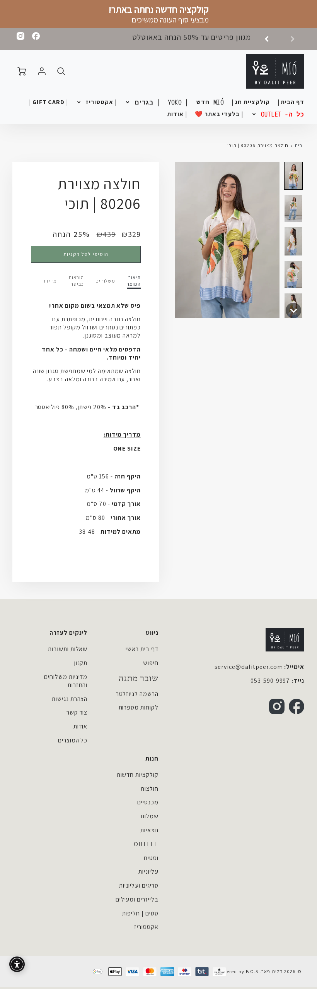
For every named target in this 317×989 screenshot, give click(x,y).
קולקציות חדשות (137, 775)
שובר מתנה (138, 678)
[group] (207, 39)
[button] (293, 176)
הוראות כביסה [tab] (76, 280)
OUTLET (146, 844)
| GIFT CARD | (48, 102)
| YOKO (178, 102)
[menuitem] (291, 102)
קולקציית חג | (250, 102)
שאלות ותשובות (67, 649)
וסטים (151, 858)
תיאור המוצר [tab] (134, 280)
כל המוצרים (73, 740)
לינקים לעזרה (68, 633)
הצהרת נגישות (70, 699)
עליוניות (148, 871)
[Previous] (269, 39)
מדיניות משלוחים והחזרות (65, 681)
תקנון (81, 663)
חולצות (149, 789)
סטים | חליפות (140, 913)
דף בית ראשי (142, 649)
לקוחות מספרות (138, 707)
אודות (80, 726)
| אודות (177, 114)
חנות (151, 758)
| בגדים (147, 102)
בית (298, 145)
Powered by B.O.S (237, 971)
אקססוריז (146, 927)
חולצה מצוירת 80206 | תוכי (257, 145)
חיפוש (150, 663)
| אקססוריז (101, 102)
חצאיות (149, 830)
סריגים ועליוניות (138, 885)
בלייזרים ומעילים (137, 899)
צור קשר (77, 712)
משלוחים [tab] (105, 281)
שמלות (149, 816)
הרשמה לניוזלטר (137, 694)
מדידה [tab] (50, 281)
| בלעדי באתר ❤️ (219, 114)
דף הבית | (291, 102)
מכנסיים (147, 802)
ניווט (152, 633)
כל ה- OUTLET (283, 114)
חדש (210, 102)
